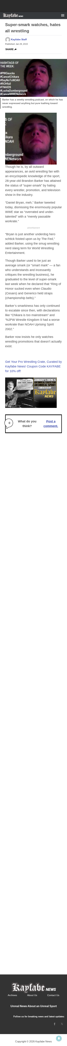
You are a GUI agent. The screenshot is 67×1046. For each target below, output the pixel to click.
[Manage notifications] (59, 1038)
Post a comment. (50, 424)
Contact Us (53, 995)
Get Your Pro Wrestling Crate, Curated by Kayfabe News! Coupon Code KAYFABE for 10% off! (33, 366)
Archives (12, 995)
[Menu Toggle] (62, 15)
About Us (32, 995)
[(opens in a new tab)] (54, 1023)
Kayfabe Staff (19, 39)
